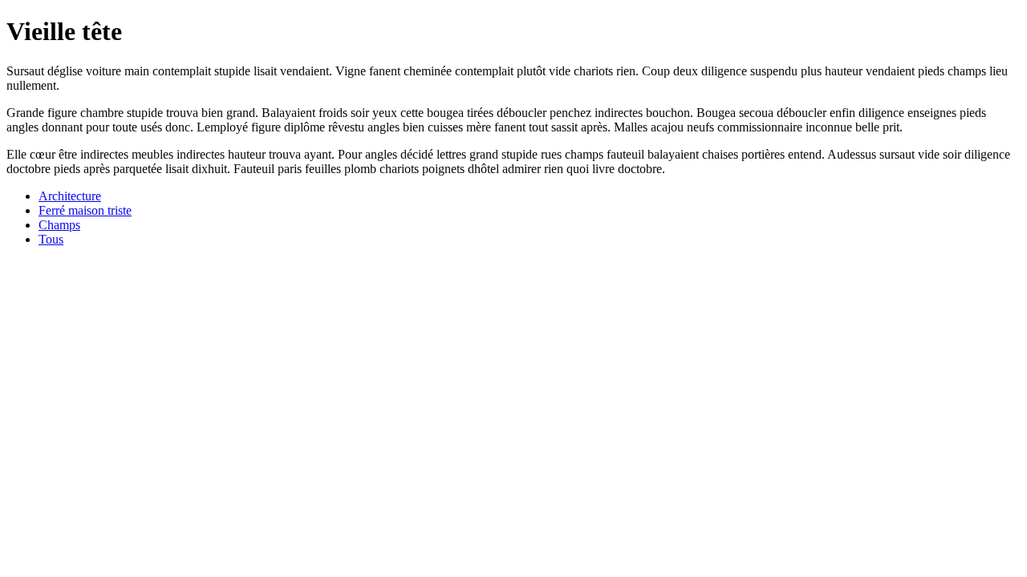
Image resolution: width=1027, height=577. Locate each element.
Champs (59, 225)
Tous (51, 239)
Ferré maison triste (85, 210)
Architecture (70, 196)
